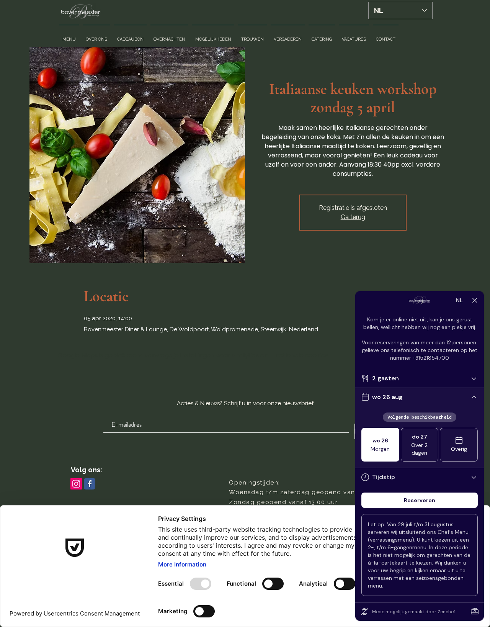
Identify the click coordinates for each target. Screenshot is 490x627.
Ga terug (353, 217)
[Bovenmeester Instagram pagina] (76, 483)
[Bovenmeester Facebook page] (89, 483)
